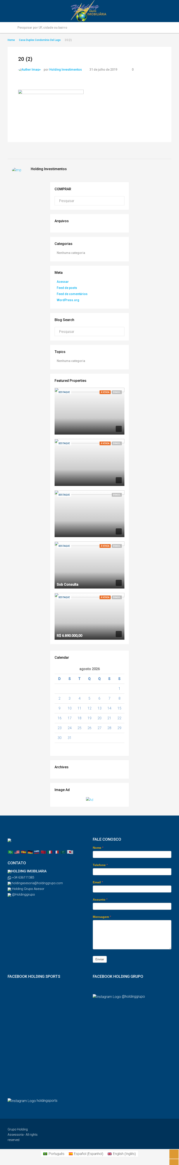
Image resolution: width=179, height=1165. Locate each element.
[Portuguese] (10, 852)
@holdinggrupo (133, 996)
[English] (17, 852)
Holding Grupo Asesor (27, 889)
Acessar (63, 281)
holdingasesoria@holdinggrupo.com (37, 883)
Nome (98, 847)
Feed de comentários (72, 294)
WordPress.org (68, 300)
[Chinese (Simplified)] (43, 852)
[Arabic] (63, 852)
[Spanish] (23, 852)
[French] (56, 852)
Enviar (99, 959)
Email (98, 882)
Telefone (100, 865)
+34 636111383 (22, 877)
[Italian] (50, 852)
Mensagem (102, 917)
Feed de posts (67, 288)
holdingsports (47, 1101)
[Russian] (37, 852)
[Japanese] (70, 852)
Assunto (100, 899)
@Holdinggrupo (23, 894)
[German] (30, 852)
